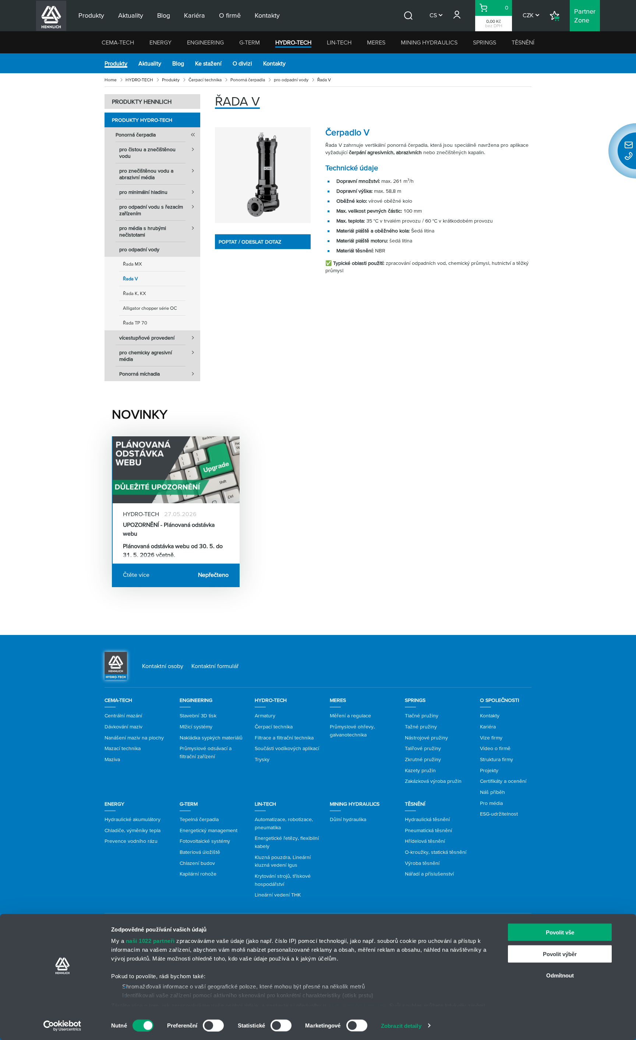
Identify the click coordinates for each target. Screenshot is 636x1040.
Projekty (489, 770)
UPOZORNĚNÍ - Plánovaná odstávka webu (169, 529)
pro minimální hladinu (143, 192)
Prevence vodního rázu (131, 841)
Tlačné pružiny (421, 715)
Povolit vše (560, 932)
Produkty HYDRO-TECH (142, 120)
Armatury (265, 715)
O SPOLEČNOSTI (499, 700)
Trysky (262, 759)
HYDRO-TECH (293, 42)
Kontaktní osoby (162, 666)
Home (111, 79)
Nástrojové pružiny (426, 738)
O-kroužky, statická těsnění (435, 852)
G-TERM (249, 42)
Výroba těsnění (422, 863)
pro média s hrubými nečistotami (142, 231)
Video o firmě (495, 748)
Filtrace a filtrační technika (284, 738)
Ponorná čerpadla (247, 79)
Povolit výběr (560, 954)
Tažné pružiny (421, 727)
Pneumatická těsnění (428, 830)
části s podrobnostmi (357, 1005)
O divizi (242, 63)
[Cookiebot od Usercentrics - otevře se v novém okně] (62, 1025)
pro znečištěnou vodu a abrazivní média (146, 174)
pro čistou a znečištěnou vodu (147, 152)
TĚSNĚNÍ (523, 42)
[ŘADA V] (263, 175)
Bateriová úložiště (200, 852)
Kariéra (488, 727)
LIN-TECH (339, 42)
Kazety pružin (420, 770)
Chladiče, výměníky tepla (132, 830)
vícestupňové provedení (146, 338)
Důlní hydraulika (348, 819)
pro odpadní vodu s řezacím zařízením (151, 210)
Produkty (116, 63)
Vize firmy (491, 738)
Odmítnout (560, 975)
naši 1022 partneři (150, 941)
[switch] (213, 1025)
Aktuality (149, 63)
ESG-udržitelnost (499, 814)
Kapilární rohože (198, 874)
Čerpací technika (205, 79)
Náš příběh (492, 792)
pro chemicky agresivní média (145, 355)
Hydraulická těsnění (427, 819)
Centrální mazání (123, 715)
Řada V (130, 278)
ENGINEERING (205, 42)
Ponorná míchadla (139, 374)
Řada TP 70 (135, 323)
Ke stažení (208, 63)
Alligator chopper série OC (150, 308)
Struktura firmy (496, 759)
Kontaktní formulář (215, 666)
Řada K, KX (134, 293)
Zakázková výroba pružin (433, 781)
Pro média (491, 803)
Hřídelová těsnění (425, 841)
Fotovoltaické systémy (205, 841)
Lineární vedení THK (278, 895)
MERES (376, 42)
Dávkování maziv (123, 727)
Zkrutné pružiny (423, 759)
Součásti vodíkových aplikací (287, 748)
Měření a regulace (350, 715)
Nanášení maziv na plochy (134, 738)
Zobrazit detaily (401, 1025)
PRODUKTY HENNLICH (142, 101)
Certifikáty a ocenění (503, 781)
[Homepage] (116, 665)
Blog (178, 63)
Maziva (112, 759)
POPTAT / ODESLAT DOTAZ (250, 242)
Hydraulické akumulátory (132, 819)
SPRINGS (484, 42)
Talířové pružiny (423, 748)
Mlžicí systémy (196, 727)
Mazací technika (123, 748)
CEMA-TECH (118, 42)
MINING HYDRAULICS (429, 42)
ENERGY (160, 42)
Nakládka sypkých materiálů (211, 738)
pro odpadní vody (291, 79)
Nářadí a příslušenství (429, 874)
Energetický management (208, 830)
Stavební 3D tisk (198, 715)
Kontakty (274, 63)
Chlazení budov (197, 863)
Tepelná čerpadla (199, 819)
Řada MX (132, 264)
